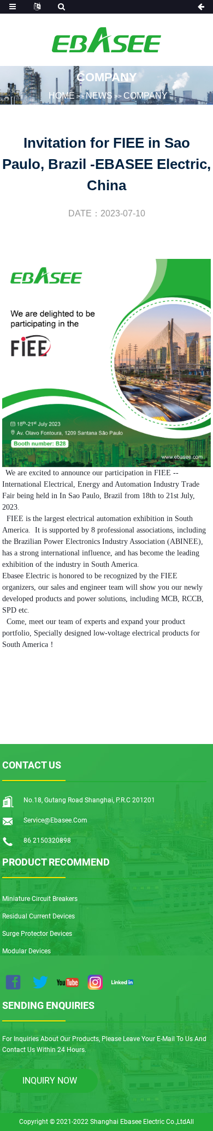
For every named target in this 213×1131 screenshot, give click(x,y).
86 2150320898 (47, 840)
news (99, 95)
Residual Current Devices (38, 916)
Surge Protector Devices (37, 934)
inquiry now (49, 1080)
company (145, 95)
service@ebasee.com (55, 820)
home (62, 95)
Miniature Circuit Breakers (40, 899)
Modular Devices (26, 951)
